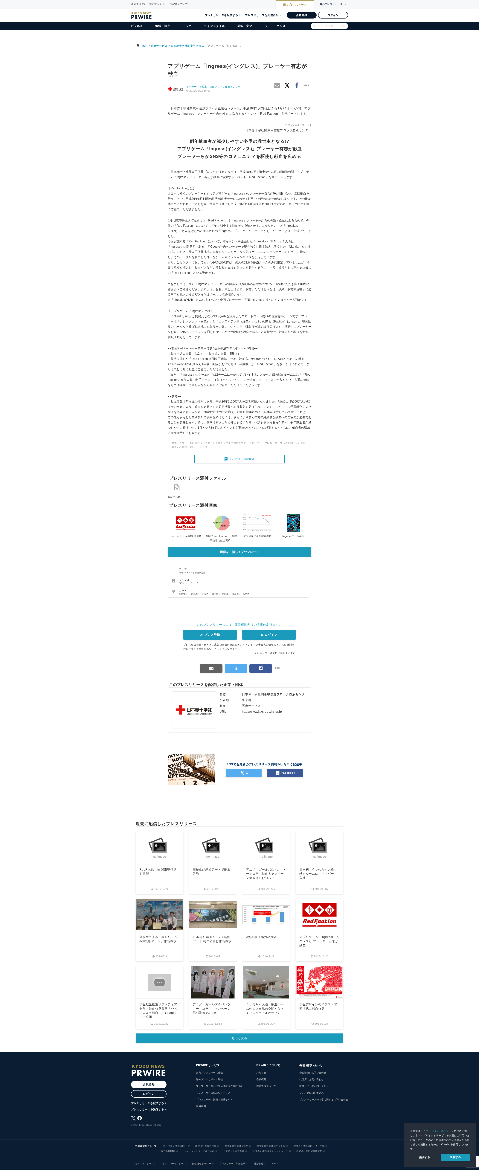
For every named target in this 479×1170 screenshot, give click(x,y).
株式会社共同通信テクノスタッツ (270, 1151)
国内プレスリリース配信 (209, 1072)
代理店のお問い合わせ (311, 1079)
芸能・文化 (244, 25)
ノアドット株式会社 (233, 1151)
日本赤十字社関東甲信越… (187, 45)
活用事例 (201, 1106)
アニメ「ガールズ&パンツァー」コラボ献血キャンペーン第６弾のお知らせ (266, 874)
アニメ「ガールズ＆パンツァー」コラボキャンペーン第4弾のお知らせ (212, 1008)
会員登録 (301, 15)
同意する (455, 1157)
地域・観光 (162, 25)
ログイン (332, 15)
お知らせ (261, 1072)
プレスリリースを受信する (261, 15)
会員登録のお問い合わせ (312, 1072)
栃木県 (215, 594)
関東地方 (183, 594)
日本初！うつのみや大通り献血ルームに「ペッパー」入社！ (318, 874)
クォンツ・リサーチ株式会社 (199, 1151)
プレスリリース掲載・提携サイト (214, 1099)
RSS (274, 1163)
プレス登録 (211, 634)
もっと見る (239, 1038)
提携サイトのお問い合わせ (314, 1086)
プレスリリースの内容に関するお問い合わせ (323, 1099)
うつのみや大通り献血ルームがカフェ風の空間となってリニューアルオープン (265, 1008)
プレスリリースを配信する (221, 15)
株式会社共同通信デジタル (271, 1146)
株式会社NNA (168, 1151)
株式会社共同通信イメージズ (309, 1146)
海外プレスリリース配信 (209, 1079)
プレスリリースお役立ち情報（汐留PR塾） (219, 1086)
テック (187, 25)
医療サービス (159, 45)
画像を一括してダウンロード (239, 551)
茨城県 (195, 594)
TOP (144, 45)
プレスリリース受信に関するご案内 (275, 652)
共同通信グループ (266, 1086)
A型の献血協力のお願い (263, 937)
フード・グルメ (275, 25)
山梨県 (236, 594)
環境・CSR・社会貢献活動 (192, 572)
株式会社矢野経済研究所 (309, 1151)
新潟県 (225, 594)
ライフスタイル (214, 25)
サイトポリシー (143, 1163)
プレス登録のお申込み (311, 1092)
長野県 (246, 594)
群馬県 (205, 594)
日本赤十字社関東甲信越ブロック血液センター (213, 86)
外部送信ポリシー (201, 1163)
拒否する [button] (424, 1157)
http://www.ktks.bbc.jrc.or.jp (262, 711)
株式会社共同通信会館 (236, 1146)
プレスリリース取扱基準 (232, 1163)
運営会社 (258, 1163)
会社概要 (261, 1079)
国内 (294, 4)
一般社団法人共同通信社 (174, 1146)
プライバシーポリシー (438, 1131)
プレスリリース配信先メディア (213, 1092)
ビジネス (137, 25)
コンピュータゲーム (189, 583)
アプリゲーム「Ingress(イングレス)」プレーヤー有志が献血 (319, 941)
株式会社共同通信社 (205, 1146)
